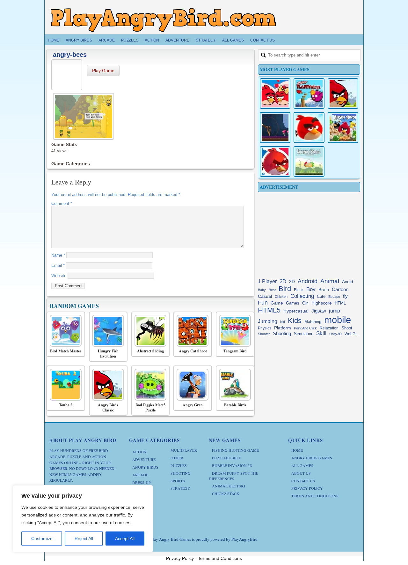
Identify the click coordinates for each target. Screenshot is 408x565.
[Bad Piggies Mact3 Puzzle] (149, 385)
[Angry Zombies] (275, 127)
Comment (61, 203)
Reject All (84, 538)
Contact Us (262, 40)
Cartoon (340, 289)
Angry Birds (79, 40)
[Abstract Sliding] (149, 331)
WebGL (351, 334)
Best (272, 290)
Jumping (267, 321)
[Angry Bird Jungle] (343, 127)
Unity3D (335, 334)
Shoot (346, 328)
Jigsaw (318, 310)
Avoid (347, 281)
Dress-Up (141, 482)
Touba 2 (65, 405)
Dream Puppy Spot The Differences (233, 476)
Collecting (302, 296)
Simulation (303, 333)
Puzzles (129, 40)
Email (58, 265)
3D (292, 281)
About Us (301, 473)
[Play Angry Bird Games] (163, 19)
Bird (285, 289)
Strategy (206, 40)
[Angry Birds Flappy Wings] (309, 93)
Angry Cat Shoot (193, 351)
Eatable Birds (235, 405)
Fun (263, 302)
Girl (305, 303)
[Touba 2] (64, 385)
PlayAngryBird (244, 539)
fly (345, 296)
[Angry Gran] (191, 385)
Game (277, 302)
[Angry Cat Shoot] (191, 331)
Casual (265, 296)
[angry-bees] (67, 74)
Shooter (264, 334)
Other (177, 457)
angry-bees (70, 54)
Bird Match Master (65, 351)
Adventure (177, 40)
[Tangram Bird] (233, 331)
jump (334, 310)
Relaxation (329, 328)
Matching (312, 322)
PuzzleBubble (226, 457)
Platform (282, 327)
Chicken (281, 296)
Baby (262, 290)
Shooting (282, 333)
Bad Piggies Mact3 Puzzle (150, 407)
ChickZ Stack (225, 493)
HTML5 (269, 310)
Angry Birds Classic (108, 407)
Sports (178, 480)
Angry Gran (193, 405)
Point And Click (305, 328)
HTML (340, 303)
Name (58, 255)
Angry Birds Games (311, 457)
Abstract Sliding (150, 351)
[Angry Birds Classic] (106, 385)
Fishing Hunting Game (235, 450)
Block (298, 290)
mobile (337, 319)
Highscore (321, 303)
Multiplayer (184, 450)
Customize (42, 538)
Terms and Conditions (315, 495)
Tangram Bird (235, 351)
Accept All (125, 538)
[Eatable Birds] (233, 385)
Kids (295, 321)
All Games (233, 40)
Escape (334, 296)
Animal (329, 281)
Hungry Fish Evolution (108, 353)
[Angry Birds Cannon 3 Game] (275, 93)
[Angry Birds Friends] (309, 127)
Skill (321, 333)
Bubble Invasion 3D (232, 465)
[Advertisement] (309, 234)
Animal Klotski (228, 485)
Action (152, 40)
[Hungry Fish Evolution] (106, 331)
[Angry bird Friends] (275, 161)
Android (307, 281)
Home (53, 40)
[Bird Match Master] (64, 331)
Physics (264, 328)
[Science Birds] (309, 161)
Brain (323, 289)
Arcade (106, 40)
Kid (282, 322)
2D (283, 281)
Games (292, 303)
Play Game (103, 70)
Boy (311, 289)
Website (58, 275)
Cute (321, 296)
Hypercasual (296, 311)
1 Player (267, 281)
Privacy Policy (307, 488)
